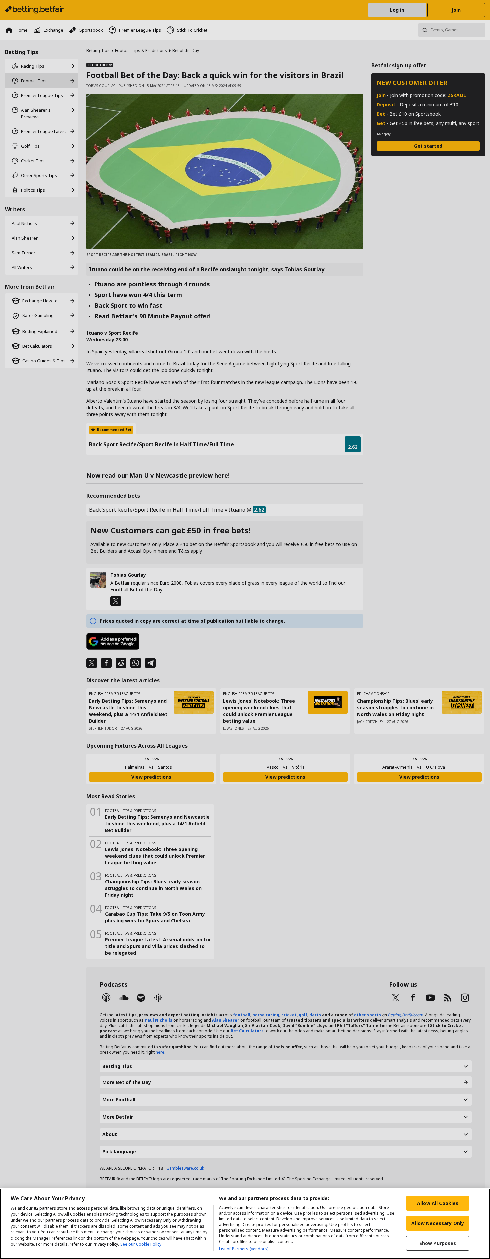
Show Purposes (437, 1243)
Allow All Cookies (437, 1203)
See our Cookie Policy (140, 1244)
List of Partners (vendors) (243, 1249)
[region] (245, 1223)
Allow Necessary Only (437, 1223)
